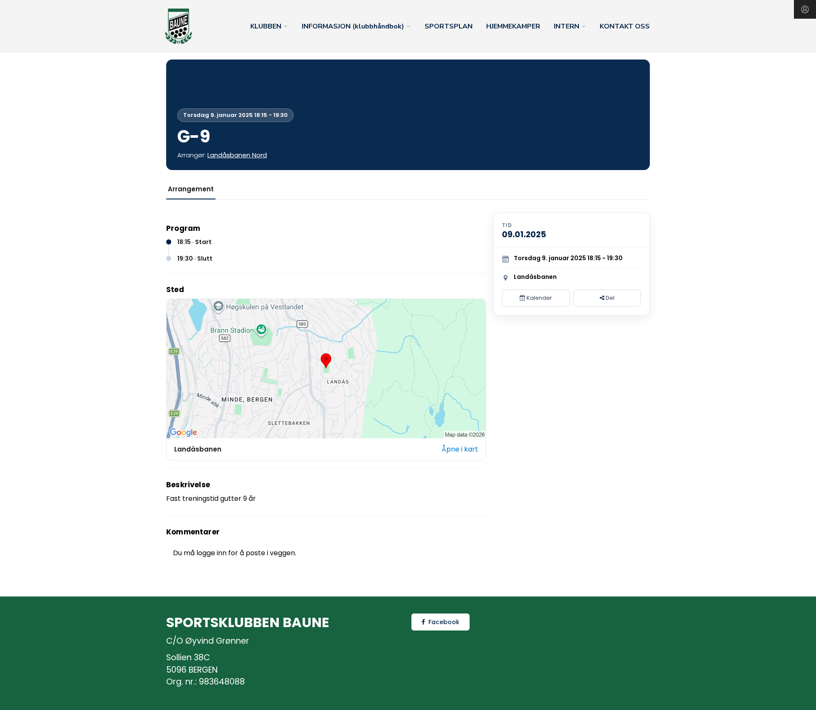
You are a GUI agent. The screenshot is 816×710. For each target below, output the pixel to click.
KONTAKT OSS (625, 26)
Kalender (538, 298)
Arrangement (191, 189)
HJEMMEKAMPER (513, 26)
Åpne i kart (460, 449)
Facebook (443, 622)
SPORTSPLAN (449, 26)
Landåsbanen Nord (237, 155)
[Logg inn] (805, 9)
